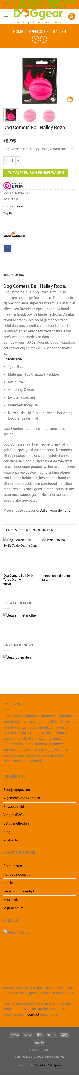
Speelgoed (38, 32)
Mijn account (13, 908)
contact (33, 1014)
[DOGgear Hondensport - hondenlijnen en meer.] (38, 16)
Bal (11, 213)
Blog (6, 832)
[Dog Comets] (14, 234)
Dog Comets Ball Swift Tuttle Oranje (18, 577)
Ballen (59, 32)
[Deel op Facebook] (7, 248)
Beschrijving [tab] (13, 274)
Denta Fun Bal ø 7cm (56, 576)
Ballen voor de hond (55, 510)
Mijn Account (39, 1050)
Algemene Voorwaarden (21, 798)
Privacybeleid (13, 806)
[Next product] (35, 39)
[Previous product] (43, 39)
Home (18, 32)
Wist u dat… (12, 840)
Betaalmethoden (16, 823)
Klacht (8, 883)
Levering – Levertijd (18, 891)
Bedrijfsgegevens (16, 790)
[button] (6, 16)
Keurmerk (10, 900)
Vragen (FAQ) (13, 815)
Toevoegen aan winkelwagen (36, 173)
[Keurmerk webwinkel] (13, 185)
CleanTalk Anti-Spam (48, 1065)
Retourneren (12, 866)
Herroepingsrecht (16, 874)
